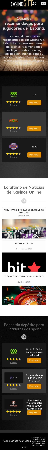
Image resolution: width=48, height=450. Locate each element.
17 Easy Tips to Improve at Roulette (24, 276)
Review (13, 105)
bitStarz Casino (24, 243)
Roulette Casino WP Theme (38, 444)
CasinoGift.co (37, 440)
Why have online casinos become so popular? (24, 211)
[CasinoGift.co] (23, 6)
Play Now (33, 102)
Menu (43, 3)
